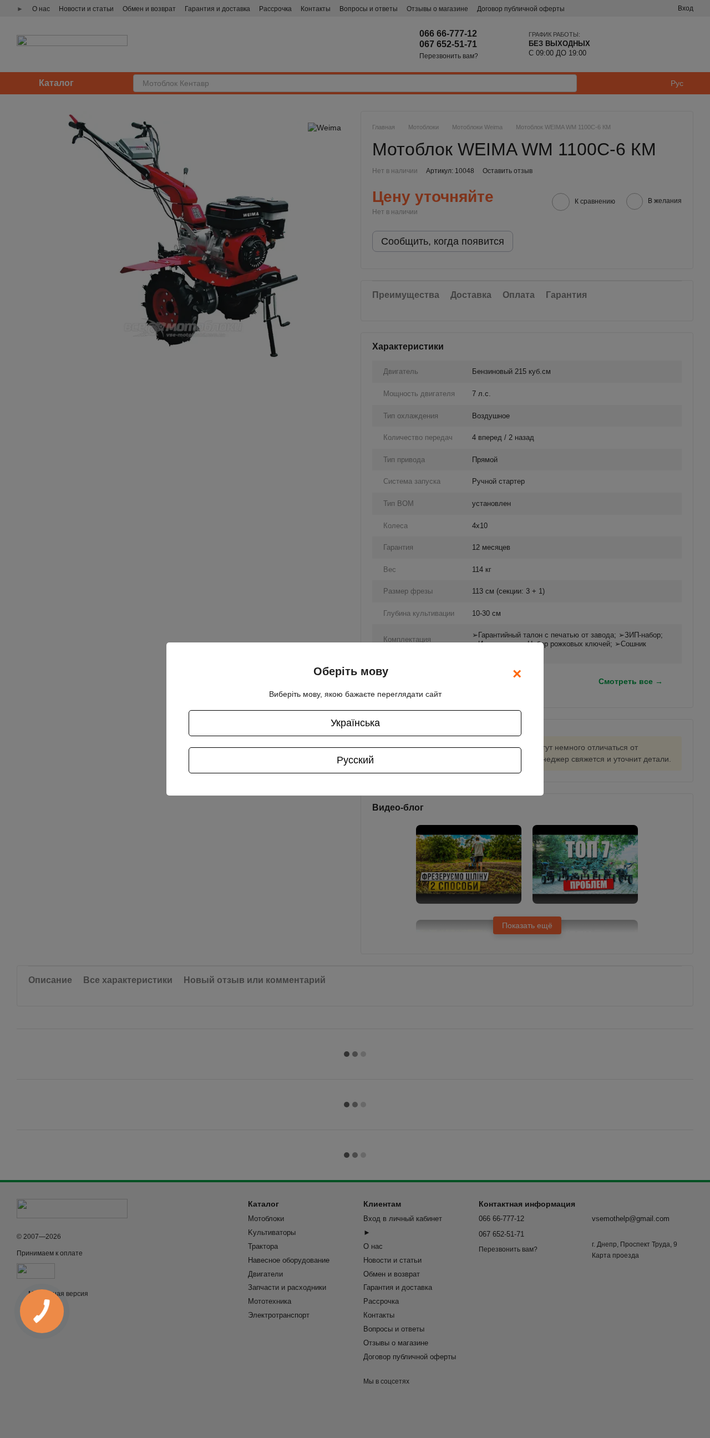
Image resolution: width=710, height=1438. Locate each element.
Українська (355, 722)
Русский (355, 760)
